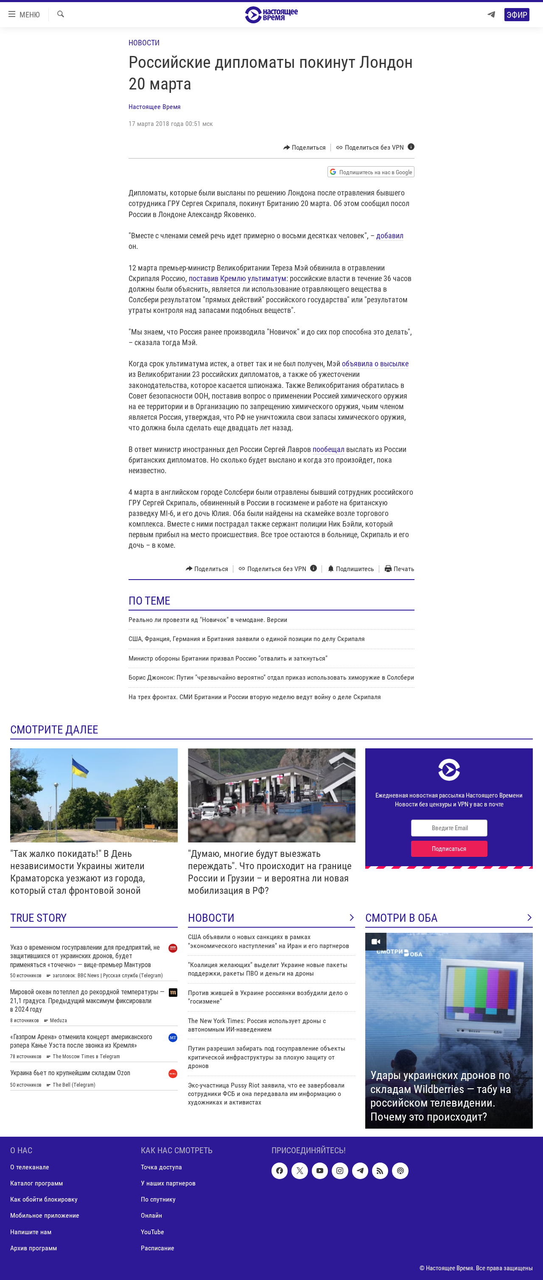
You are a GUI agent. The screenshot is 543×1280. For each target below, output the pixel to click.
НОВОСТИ (211, 918)
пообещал (328, 449)
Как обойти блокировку (44, 1199)
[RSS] (380, 1171)
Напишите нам (30, 1232)
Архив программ (33, 1248)
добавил (389, 235)
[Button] (304, 147)
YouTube (152, 1232)
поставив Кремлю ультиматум (237, 278)
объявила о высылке (375, 363)
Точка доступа (161, 1167)
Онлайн (151, 1216)
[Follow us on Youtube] (320, 1171)
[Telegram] (491, 14)
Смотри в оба (401, 918)
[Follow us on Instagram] (340, 1171)
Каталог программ (36, 1183)
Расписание (157, 1248)
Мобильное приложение (44, 1216)
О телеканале (29, 1167)
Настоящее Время (155, 107)
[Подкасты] (400, 1171)
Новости (144, 42)
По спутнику (158, 1199)
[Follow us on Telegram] (360, 1171)
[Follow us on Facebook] (280, 1171)
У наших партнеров (168, 1183)
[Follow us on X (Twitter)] (299, 1171)
